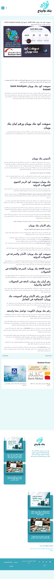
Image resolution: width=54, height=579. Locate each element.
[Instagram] (39, 562)
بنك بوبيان (42, 260)
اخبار (47, 24)
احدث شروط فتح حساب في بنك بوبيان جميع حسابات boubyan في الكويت (28, 221)
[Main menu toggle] (2, 8)
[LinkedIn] (43, 562)
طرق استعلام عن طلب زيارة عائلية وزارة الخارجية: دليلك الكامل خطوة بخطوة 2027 (14, 456)
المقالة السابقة (48, 355)
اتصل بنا (11, 566)
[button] (6, 8)
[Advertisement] (27, 69)
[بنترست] (44, 565)
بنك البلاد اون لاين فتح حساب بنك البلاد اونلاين (40, 384)
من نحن (16, 562)
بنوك (49, 24)
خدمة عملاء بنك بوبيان (38, 338)
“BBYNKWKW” (27, 328)
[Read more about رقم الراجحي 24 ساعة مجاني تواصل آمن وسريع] (15, 373)
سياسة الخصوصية (8, 562)
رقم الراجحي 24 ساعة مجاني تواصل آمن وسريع (15, 384)
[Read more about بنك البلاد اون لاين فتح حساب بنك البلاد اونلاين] (39, 373)
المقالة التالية (5, 355)
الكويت (43, 24)
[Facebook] (50, 562)
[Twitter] (46, 562)
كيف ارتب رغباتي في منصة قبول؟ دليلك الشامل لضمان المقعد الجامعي (14, 478)
